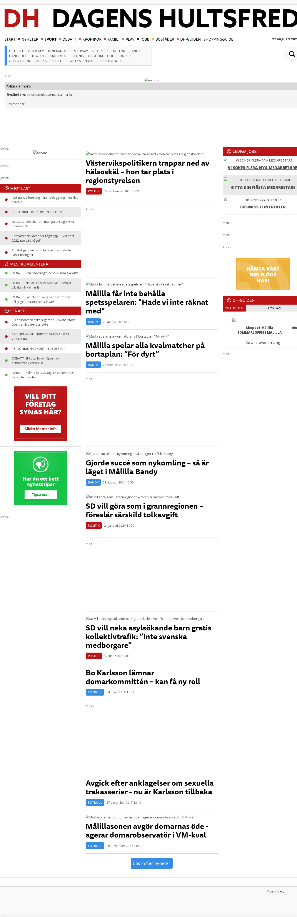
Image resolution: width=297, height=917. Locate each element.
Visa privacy (275, 891)
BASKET (126, 56)
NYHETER (30, 39)
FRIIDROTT (59, 56)
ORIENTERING (20, 60)
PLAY (130, 39)
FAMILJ (114, 39)
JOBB (144, 39)
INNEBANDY (57, 51)
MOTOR (119, 51)
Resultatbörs (109, 60)
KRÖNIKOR (92, 39)
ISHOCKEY (36, 51)
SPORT (50, 39)
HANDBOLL (18, 56)
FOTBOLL (16, 51)
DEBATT (69, 39)
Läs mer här (16, 104)
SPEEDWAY (79, 51)
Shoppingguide (218, 39)
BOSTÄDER (164, 39)
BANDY (134, 51)
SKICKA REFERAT (48, 60)
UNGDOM (95, 56)
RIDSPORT (100, 51)
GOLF (111, 56)
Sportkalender (79, 60)
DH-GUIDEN (190, 39)
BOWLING (38, 56)
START (10, 39)
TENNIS (78, 56)
